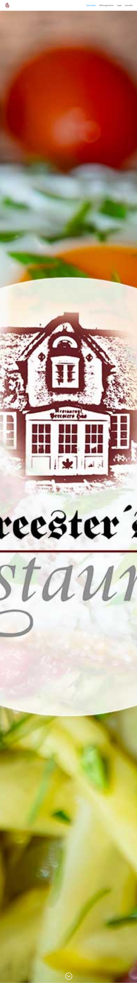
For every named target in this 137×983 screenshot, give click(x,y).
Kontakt (129, 5)
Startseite (91, 5)
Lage (119, 5)
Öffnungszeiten (106, 5)
